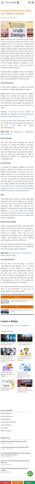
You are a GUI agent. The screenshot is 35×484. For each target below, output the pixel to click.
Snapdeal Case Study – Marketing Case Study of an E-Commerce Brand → (24, 390)
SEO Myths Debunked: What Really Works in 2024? (14, 441)
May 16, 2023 (9, 456)
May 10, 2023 (9, 464)
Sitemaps (4, 244)
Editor (5, 18)
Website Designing (6, 430)
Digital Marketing (5, 419)
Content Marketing (6, 413)
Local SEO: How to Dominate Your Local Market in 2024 (15, 447)
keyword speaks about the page (22, 213)
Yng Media (3, 443)
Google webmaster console (16, 116)
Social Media (4, 428)
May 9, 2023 (8, 472)
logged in (13, 325)
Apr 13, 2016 (13, 18)
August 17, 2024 (9, 449)
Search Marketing (6, 425)
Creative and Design (6, 416)
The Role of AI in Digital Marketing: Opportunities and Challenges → (8, 374)
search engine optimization (23, 65)
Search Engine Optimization (9, 422)
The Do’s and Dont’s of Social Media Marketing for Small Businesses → (24, 358)
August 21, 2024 (9, 443)
